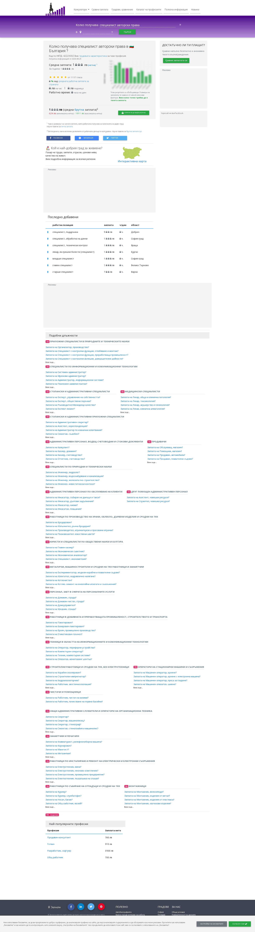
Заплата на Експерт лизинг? (60, 408)
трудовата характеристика (93, 55)
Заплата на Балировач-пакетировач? (65, 626)
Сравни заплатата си (176, 60)
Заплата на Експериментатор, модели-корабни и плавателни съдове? (83, 572)
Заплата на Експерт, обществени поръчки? (68, 401)
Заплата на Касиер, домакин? (61, 451)
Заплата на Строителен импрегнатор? (66, 676)
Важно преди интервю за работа (130, 915)
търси (127, 31)
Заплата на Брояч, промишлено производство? (71, 630)
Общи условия (178, 912)
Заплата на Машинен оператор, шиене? (155, 684)
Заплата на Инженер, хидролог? (63, 472)
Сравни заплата (100, 9)
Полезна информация (176, 9)
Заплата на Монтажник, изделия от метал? (147, 795)
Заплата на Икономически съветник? (65, 551)
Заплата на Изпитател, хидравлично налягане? (70, 576)
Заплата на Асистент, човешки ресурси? (148, 497)
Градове (163, 907)
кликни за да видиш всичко (135, 113)
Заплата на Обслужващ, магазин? (165, 447)
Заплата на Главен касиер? (60, 547)
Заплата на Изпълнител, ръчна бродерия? (68, 526)
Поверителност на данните (184, 915)
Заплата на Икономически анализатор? (66, 555)
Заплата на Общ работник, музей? (64, 803)
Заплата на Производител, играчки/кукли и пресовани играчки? (79, 529)
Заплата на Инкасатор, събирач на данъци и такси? (73, 497)
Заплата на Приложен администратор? (66, 383)
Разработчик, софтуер (59, 850)
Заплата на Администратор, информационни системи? (75, 379)
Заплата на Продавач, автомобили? (166, 454)
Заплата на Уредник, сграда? (61, 608)
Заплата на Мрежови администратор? (66, 375)
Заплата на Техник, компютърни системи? (68, 655)
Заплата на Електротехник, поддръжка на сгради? (72, 778)
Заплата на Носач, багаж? (59, 799)
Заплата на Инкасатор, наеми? (62, 505)
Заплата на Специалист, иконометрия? (66, 558)
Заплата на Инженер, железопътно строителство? (72, 479)
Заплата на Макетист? (57, 749)
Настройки (211, 924)
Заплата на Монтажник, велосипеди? (144, 791)
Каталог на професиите (149, 9)
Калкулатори (81, 9)
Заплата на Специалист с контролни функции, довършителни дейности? (84, 358)
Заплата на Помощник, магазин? (164, 451)
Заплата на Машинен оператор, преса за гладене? (160, 680)
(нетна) (92, 65)
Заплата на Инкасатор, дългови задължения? (70, 501)
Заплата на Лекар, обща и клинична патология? (146, 397)
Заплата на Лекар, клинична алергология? (143, 408)
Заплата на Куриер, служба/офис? (63, 795)
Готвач (50, 843)
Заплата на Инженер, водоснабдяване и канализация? (75, 476)
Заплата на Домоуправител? (61, 605)
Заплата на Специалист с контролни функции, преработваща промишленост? (87, 354)
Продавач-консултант (59, 837)
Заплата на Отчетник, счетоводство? (65, 458)
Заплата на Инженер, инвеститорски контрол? (70, 483)
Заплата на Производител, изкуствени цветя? (70, 533)
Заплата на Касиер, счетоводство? (64, 454)
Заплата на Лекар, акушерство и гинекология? (145, 404)
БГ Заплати (54, 907)
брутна (79, 109)
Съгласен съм (238, 924)
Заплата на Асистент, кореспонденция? (67, 425)
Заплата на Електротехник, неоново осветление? (72, 770)
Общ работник (55, 857)
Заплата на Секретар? (57, 716)
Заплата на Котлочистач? (59, 580)
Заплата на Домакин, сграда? (61, 597)
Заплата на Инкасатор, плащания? (64, 508)
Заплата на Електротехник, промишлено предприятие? (75, 774)
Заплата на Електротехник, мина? (63, 766)
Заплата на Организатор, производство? (67, 346)
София (161, 912)
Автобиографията (123, 912)
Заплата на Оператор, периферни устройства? (70, 647)
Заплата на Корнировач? (59, 745)
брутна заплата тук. (134, 131)
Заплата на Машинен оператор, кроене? (155, 672)
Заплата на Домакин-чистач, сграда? (65, 601)
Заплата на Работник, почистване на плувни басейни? (74, 701)
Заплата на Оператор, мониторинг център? (69, 659)
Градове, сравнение (122, 9)
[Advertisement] (99, 192)
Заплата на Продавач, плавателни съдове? (170, 458)
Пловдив (161, 915)
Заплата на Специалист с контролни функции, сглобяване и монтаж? (82, 350)
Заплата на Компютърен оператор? (64, 651)
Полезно (122, 907)
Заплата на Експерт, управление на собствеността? (73, 397)
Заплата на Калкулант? (58, 447)
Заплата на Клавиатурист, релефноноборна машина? (74, 741)
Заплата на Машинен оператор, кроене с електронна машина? (167, 676)
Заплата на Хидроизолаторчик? (62, 680)
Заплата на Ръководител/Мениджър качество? (71, 404)
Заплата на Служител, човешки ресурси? (148, 501)
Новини (195, 9)
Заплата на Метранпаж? (58, 753)
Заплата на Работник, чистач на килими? (67, 697)
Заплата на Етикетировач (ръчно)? (64, 634)
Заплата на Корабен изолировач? (63, 672)
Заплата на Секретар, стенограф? (63, 724)
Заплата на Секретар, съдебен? (62, 433)
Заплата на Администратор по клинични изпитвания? (74, 429)
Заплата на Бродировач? (59, 522)
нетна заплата (67, 126)
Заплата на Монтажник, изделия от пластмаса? (149, 799)
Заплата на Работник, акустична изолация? (68, 684)
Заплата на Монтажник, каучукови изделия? (147, 803)
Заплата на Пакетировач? (59, 622)
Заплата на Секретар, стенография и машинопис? (72, 728)
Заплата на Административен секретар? (67, 422)
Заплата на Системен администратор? (66, 372)
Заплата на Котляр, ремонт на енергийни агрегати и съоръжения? (81, 584)
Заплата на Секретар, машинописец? (65, 720)
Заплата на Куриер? (56, 791)
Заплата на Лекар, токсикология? (138, 401)
